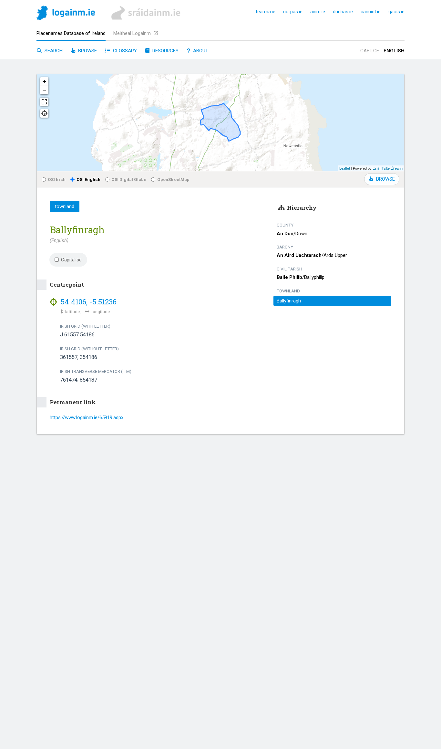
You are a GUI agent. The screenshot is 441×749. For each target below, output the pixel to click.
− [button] (44, 90)
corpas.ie (293, 12)
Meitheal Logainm (132, 33)
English (394, 51)
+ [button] (44, 81)
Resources (165, 51)
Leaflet (344, 168)
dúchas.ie (343, 12)
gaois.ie (396, 12)
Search (53, 51)
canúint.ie (371, 12)
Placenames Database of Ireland (71, 33)
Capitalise (71, 260)
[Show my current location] (44, 113)
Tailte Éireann (392, 168)
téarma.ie (265, 12)
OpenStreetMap (173, 179)
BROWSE (385, 179)
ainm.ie (317, 12)
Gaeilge (369, 51)
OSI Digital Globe (128, 179)
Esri (376, 168)
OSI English (88, 179)
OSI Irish (57, 179)
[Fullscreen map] (44, 102)
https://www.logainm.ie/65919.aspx (86, 417)
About (200, 51)
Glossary (124, 51)
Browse (87, 51)
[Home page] (65, 14)
